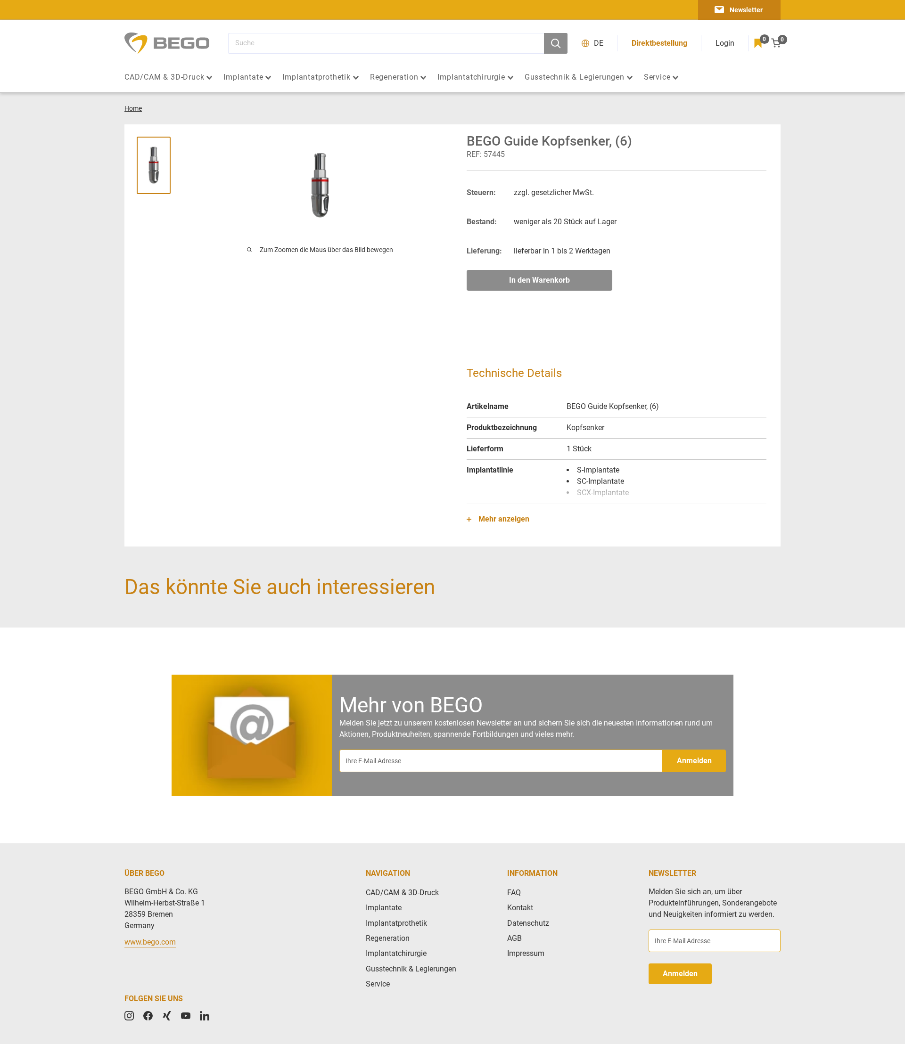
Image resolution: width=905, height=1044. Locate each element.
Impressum (525, 953)
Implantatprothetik (316, 77)
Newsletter (746, 10)
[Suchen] (556, 43)
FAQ (514, 892)
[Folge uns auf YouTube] (185, 1015)
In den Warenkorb (539, 280)
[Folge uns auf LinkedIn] (204, 1015)
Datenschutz (528, 923)
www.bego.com (150, 942)
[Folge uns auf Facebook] (148, 1015)
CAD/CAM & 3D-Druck (164, 77)
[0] (758, 43)
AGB (514, 938)
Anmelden (694, 760)
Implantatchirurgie (471, 77)
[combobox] (386, 43)
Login (725, 43)
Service (657, 77)
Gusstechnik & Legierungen (575, 77)
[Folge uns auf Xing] (167, 1015)
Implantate (243, 77)
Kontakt (520, 907)
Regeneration (394, 77)
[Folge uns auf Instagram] (129, 1015)
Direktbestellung (659, 43)
